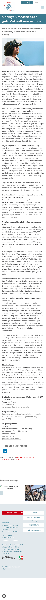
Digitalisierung (20, 457)
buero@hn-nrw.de (8, 538)
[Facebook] (23, 2)
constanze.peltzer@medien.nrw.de (15, 407)
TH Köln (16, 459)
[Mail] (27, 2)
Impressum (34, 525)
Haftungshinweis (34, 530)
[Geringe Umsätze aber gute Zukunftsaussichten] (23, 39)
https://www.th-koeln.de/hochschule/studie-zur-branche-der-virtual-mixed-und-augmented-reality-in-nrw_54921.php (23, 416)
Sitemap (33, 512)
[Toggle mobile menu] (42, 7)
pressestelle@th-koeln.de (11, 438)
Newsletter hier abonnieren (14, 512)
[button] (5, 451)
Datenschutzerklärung (33, 518)
